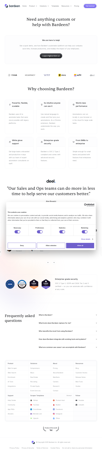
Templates (55, 6)
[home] (12, 6)
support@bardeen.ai (51, 56)
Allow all (80, 245)
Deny (22, 245)
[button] (33, 6)
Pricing (76, 6)
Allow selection (51, 245)
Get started (90, 6)
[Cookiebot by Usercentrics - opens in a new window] (85, 204)
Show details (85, 239)
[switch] (40, 231)
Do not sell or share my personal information (77, 448)
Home (24, 6)
